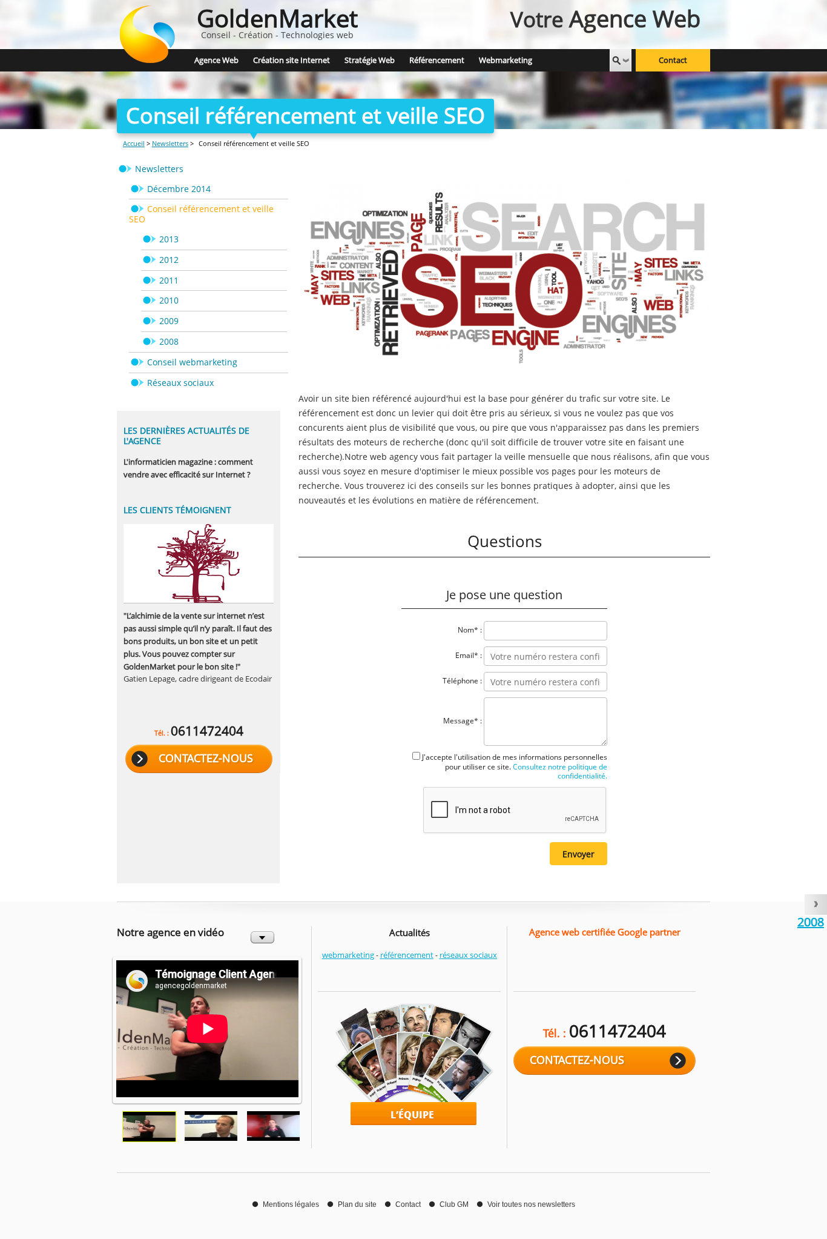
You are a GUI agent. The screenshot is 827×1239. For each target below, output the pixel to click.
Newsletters (170, 143)
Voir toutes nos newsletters (531, 1204)
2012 (169, 259)
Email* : (468, 656)
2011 (169, 280)
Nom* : (470, 630)
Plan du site (357, 1204)
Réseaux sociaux (180, 382)
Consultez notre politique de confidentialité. (559, 771)
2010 (169, 300)
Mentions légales (291, 1204)
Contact (673, 60)
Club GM (454, 1204)
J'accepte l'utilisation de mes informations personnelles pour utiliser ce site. (514, 766)
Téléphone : (462, 681)
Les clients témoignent (177, 510)
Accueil (134, 143)
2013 (169, 239)
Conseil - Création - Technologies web (277, 21)
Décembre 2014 (179, 188)
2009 (169, 321)
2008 (169, 341)
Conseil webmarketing (192, 362)
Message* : (462, 721)
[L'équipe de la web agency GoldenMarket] (409, 1064)
